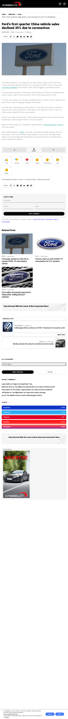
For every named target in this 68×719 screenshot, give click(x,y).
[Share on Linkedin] (24, 36)
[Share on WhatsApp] (17, 36)
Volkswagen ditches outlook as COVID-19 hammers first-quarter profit (39, 328)
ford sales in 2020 (44, 180)
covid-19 (22, 180)
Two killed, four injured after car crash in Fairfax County (35, 387)
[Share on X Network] (14, 36)
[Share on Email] (27, 36)
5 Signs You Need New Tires (22, 384)
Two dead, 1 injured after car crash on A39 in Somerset (32, 390)
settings (7, 717)
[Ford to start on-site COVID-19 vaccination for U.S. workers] (50, 244)
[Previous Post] (7, 327)
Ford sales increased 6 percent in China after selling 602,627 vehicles (16, 294)
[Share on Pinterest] (21, 36)
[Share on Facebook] (10, 36)
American (11, 14)
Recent (50, 372)
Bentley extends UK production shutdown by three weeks (33, 344)
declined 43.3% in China (53, 125)
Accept (50, 714)
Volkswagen (18, 326)
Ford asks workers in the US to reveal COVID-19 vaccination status (15, 261)
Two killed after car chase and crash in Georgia (28, 392)
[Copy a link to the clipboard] (31, 36)
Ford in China (31, 180)
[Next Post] (60, 343)
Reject (59, 714)
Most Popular (18, 372)
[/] (60, 4)
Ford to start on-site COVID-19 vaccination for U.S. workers (49, 260)
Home (4, 14)
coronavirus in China (10, 180)
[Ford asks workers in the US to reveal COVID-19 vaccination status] (17, 244)
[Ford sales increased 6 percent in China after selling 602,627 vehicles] (17, 277)
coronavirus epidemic (10, 87)
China (22, 132)
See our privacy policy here (11, 714)
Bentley (42, 342)
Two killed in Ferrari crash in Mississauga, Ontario (24, 395)
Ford (19, 14)
